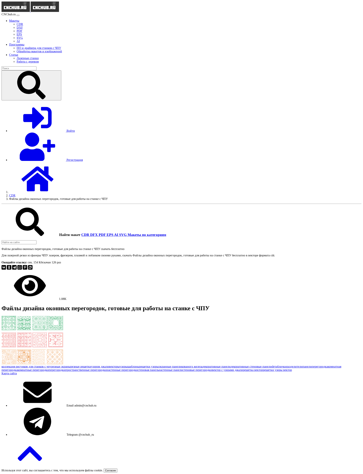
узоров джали (100, 366)
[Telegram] (14, 267)
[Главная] (37, 192)
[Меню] (17, 15)
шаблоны (133, 366)
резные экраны (61, 366)
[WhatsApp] (19, 267)
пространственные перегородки (86, 370)
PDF (103, 235)
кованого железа (191, 366)
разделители (294, 366)
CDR (85, 235)
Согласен (110, 470)
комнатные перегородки (33, 370)
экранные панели (170, 366)
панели (307, 366)
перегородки (57, 370)
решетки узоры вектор (277, 370)
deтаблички (279, 366)
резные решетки (81, 366)
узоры (123, 366)
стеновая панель (148, 370)
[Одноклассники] (9, 267)
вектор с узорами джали (227, 370)
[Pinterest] (25, 267)
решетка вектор (253, 370)
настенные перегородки (122, 370)
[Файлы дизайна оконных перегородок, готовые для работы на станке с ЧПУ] (32, 363)
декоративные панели (216, 366)
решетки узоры (149, 366)
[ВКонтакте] (4, 267)
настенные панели (171, 370)
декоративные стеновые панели (251, 366)
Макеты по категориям (147, 235)
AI (116, 235)
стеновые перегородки (197, 370)
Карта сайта (9, 373)
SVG (123, 235)
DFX (94, 235)
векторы (114, 366)
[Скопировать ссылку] (30, 267)
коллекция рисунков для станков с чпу (26, 366)
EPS (110, 235)
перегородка (320, 366)
